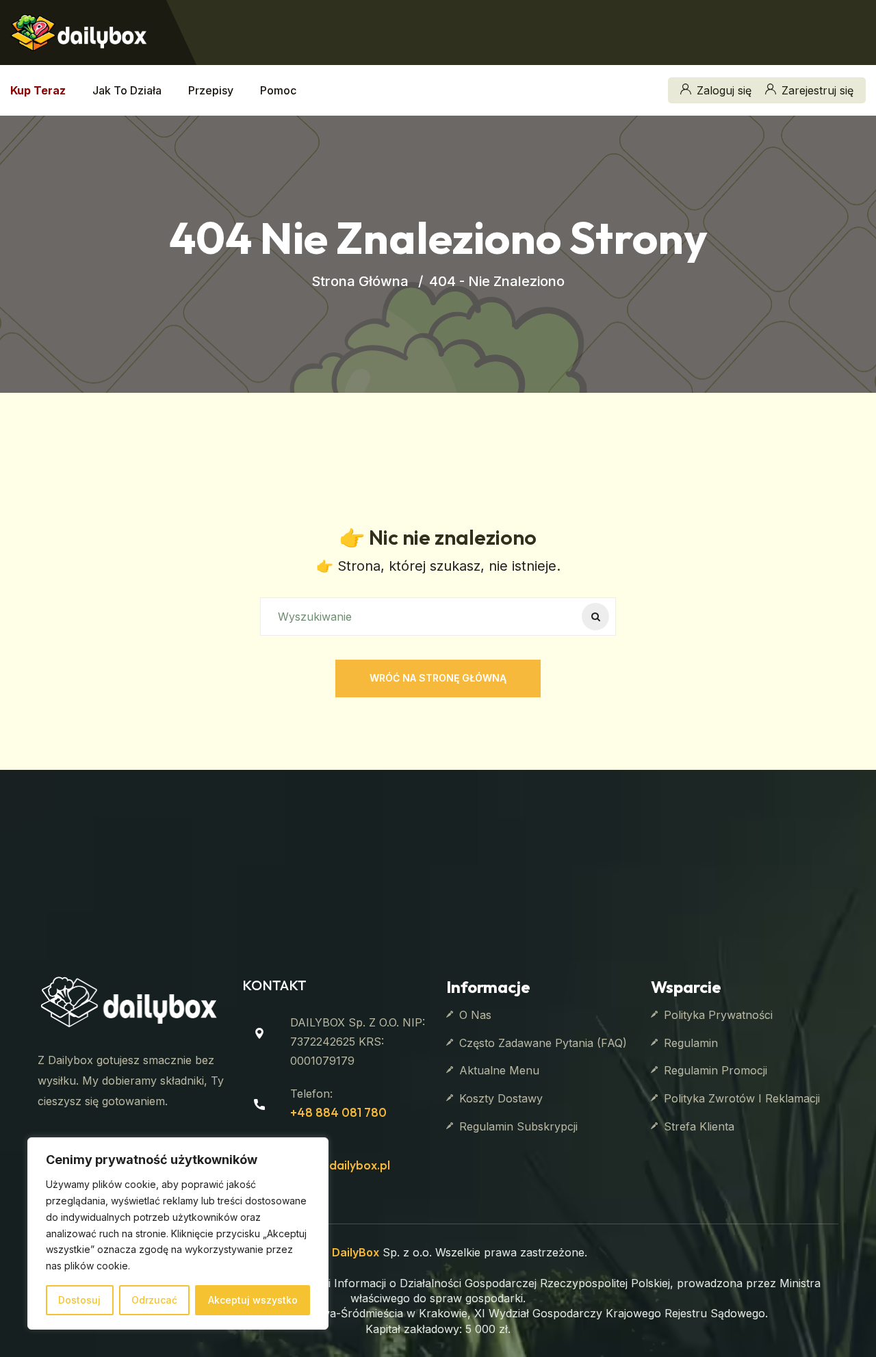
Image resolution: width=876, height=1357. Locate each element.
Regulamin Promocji (715, 1070)
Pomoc (278, 90)
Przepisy (210, 90)
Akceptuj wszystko (253, 1300)
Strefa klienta (699, 1126)
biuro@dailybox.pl (340, 1165)
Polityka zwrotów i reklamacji (742, 1098)
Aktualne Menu (499, 1070)
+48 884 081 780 (338, 1112)
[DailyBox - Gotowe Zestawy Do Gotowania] (78, 31)
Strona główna (360, 281)
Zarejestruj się (817, 90)
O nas (475, 1015)
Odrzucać (154, 1300)
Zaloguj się (724, 90)
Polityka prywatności (718, 1015)
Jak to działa (127, 90)
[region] (177, 1233)
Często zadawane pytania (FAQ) (543, 1043)
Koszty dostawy (501, 1098)
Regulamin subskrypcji (518, 1126)
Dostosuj (79, 1300)
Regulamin (691, 1043)
